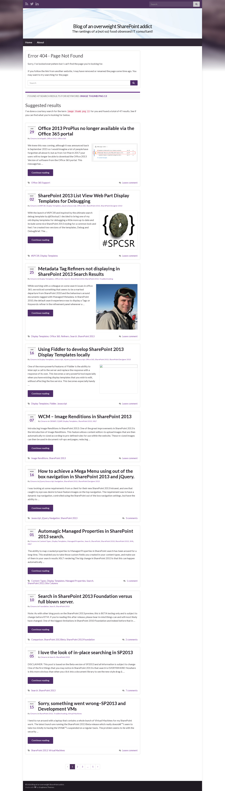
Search (67, 279)
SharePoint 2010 (77, 279)
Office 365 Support (40, 182)
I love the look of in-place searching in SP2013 (85, 652)
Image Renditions (39, 458)
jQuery (45, 518)
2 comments (132, 639)
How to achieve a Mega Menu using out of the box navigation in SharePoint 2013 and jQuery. (86, 473)
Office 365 (61, 138)
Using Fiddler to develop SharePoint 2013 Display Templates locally (81, 351)
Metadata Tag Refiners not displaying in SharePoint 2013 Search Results (79, 271)
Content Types (45, 541)
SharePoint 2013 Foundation (81, 639)
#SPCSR (42, 206)
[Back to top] (218, 784)
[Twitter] (32, 3)
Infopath (42, 138)
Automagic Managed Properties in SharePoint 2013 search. (85, 533)
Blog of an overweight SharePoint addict (112, 26)
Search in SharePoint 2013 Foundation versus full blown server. (85, 598)
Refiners (65, 336)
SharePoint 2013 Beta (55, 639)
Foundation (44, 606)
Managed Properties (75, 541)
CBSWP (53, 421)
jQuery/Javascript (69, 206)
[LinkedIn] (37, 3)
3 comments (132, 518)
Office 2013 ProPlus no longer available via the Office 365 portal (86, 130)
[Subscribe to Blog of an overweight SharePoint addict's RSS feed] (26, 3)
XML (132, 541)
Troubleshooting (106, 279)
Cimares (33, 138)
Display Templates (53, 206)
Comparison (37, 639)
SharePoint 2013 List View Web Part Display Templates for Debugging (83, 198)
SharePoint (95, 541)
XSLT (95, 421)
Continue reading (40, 172)
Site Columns (51, 583)
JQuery (67, 359)
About (40, 42)
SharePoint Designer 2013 (111, 206)
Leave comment (130, 182)
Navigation (58, 481)
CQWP (59, 421)
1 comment (132, 581)
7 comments (132, 690)
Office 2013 (52, 138)
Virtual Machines (75, 713)
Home (28, 42)
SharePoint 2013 (93, 206)
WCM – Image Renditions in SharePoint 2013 (84, 416)
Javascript (59, 359)
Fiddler (53, 403)
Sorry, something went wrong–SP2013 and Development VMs (82, 705)
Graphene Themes (46, 787)
